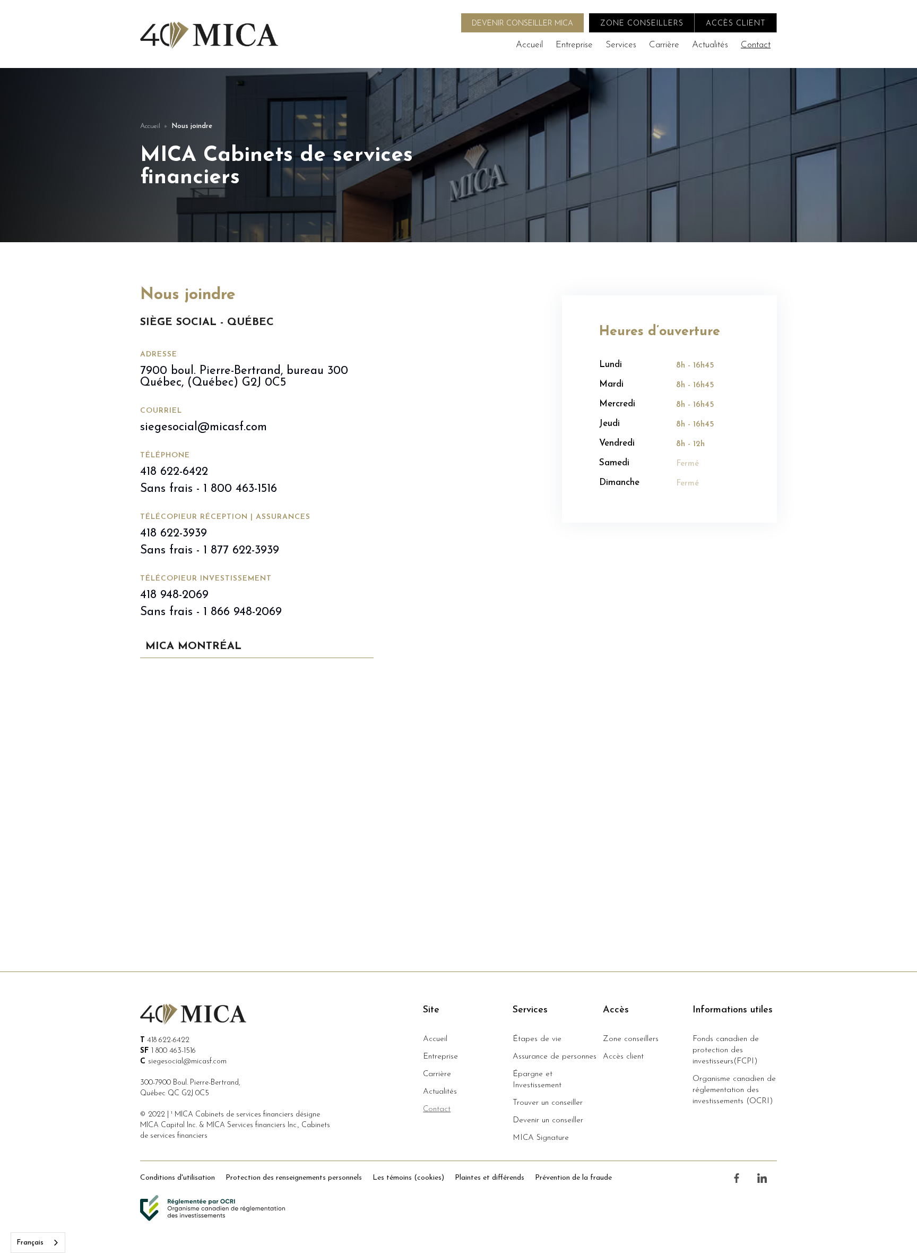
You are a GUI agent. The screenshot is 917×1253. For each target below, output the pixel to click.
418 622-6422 (174, 472)
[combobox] (38, 1242)
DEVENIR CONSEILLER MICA (522, 24)
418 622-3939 (173, 534)
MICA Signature (541, 1138)
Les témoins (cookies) (408, 1178)
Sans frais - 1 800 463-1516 (208, 489)
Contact (756, 44)
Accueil (529, 44)
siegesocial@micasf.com (203, 427)
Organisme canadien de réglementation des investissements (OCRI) (734, 1090)
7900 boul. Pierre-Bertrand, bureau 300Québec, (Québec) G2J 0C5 (244, 377)
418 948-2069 (174, 595)
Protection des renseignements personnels (294, 1178)
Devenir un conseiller (548, 1120)
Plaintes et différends (489, 1178)
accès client (736, 24)
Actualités (710, 44)
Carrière (664, 44)
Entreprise (574, 44)
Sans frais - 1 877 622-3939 (209, 551)
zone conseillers (642, 24)
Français (30, 1242)
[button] (621, 44)
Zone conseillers (631, 1039)
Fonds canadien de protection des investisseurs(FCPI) (726, 1050)
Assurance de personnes (554, 1057)
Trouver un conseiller (548, 1103)
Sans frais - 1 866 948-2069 (211, 612)
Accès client (623, 1057)
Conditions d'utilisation (177, 1178)
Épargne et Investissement (537, 1079)
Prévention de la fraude (573, 1178)
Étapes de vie (537, 1039)
